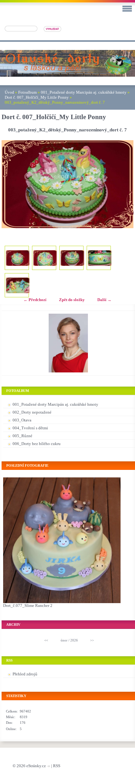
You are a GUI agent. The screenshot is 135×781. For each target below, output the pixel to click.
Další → (104, 299)
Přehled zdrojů (25, 674)
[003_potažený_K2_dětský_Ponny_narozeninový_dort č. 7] (72, 258)
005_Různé (22, 435)
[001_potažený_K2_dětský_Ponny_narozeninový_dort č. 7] (17, 258)
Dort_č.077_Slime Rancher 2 (27, 605)
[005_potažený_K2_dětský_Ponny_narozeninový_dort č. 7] (17, 285)
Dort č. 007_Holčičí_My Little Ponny (37, 97)
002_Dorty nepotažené (32, 412)
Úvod (9, 92)
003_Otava (22, 420)
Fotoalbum (27, 92)
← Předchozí (35, 299)
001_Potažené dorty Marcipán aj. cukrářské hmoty (84, 92)
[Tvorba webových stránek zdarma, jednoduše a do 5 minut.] (49, 766)
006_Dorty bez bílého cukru (37, 443)
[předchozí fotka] (12, 184)
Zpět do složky (72, 299)
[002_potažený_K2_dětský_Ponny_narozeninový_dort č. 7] (45, 258)
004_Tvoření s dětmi (30, 428)
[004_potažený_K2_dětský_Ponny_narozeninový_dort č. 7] (99, 258)
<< (46, 640)
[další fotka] (123, 184)
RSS (56, 765)
